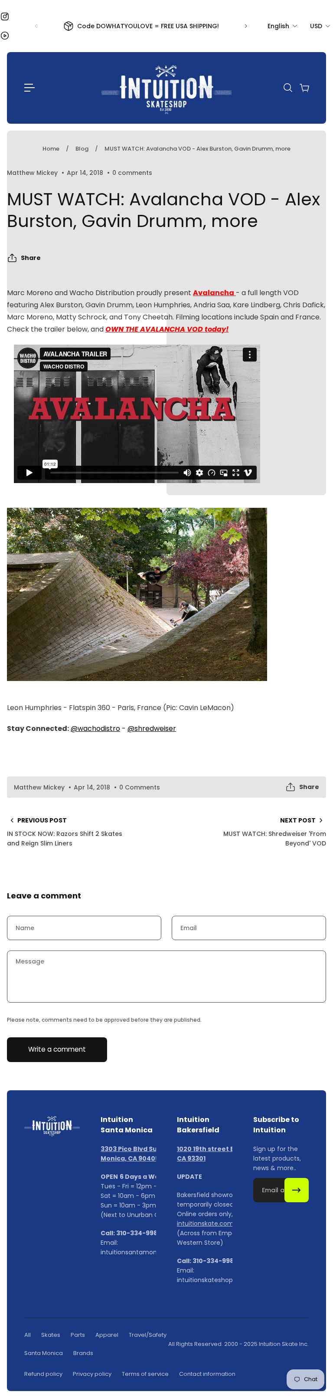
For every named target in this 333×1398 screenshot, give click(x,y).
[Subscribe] (296, 1190)
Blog (81, 149)
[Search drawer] (287, 87)
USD (316, 26)
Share (31, 257)
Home (50, 149)
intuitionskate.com (205, 1223)
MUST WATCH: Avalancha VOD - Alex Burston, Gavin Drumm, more (197, 149)
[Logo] (166, 88)
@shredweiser (151, 729)
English (278, 26)
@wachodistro (95, 729)
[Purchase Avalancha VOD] (166, 594)
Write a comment (57, 1049)
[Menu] (29, 87)
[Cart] (304, 87)
